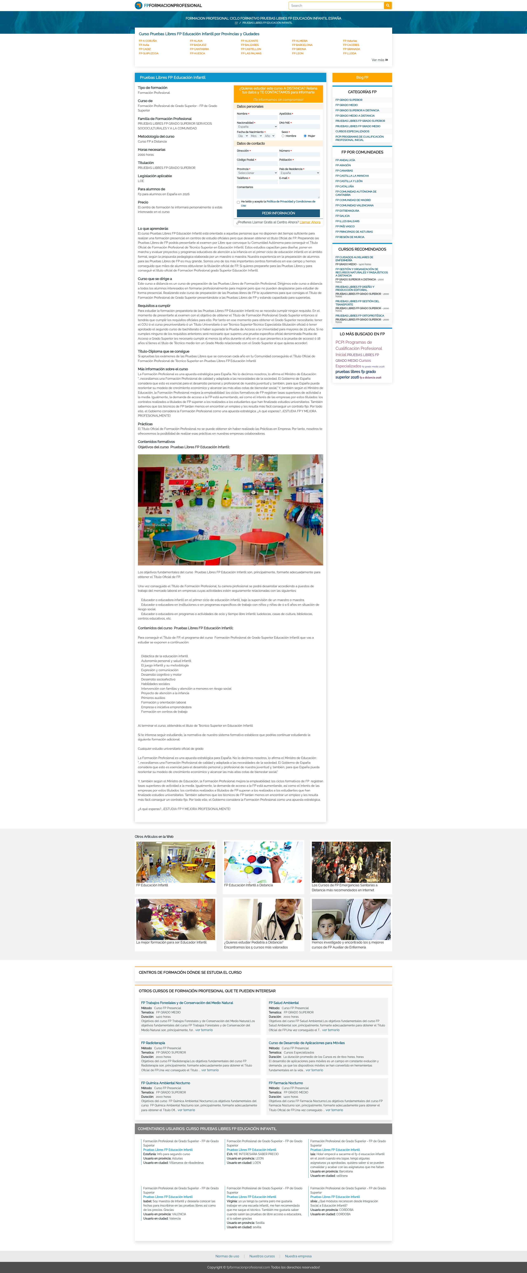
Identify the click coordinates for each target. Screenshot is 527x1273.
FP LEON (297, 53)
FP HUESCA (197, 53)
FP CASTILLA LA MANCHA (352, 175)
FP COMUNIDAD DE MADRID (353, 200)
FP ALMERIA (300, 40)
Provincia (242, 169)
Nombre (242, 113)
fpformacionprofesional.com (248, 1267)
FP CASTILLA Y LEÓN (349, 181)
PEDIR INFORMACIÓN (278, 213)
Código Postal (245, 159)
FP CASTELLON (251, 49)
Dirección (243, 150)
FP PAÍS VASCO (345, 226)
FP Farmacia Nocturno (286, 1083)
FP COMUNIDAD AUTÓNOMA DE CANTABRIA (356, 193)
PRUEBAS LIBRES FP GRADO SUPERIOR (360, 120)
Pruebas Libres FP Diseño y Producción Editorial (355, 288)
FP (236, 22)
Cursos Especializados (352, 131)
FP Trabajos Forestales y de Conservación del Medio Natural (187, 1003)
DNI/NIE (284, 122)
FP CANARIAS (344, 170)
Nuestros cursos (262, 1256)
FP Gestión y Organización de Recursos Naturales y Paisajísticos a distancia (362, 272)
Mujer (311, 135)
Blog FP (362, 77)
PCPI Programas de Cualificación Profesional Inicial (360, 138)
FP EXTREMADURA (347, 210)
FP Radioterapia (153, 1043)
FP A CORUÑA (148, 40)
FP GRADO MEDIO (347, 105)
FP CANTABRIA (199, 49)
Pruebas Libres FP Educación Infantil (168, 1149)
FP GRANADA (351, 49)
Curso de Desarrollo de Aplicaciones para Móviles (307, 1043)
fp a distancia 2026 (370, 377)
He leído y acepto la (278, 203)
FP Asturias (350, 40)
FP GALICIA (343, 215)
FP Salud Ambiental (284, 1003)
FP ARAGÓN (343, 165)
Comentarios (245, 187)
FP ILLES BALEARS (347, 221)
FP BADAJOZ (198, 44)
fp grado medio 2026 (373, 366)
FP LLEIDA (349, 53)
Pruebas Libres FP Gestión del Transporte (357, 303)
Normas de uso (227, 1256)
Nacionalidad (245, 122)
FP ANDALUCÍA (345, 160)
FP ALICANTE (249, 40)
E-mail (283, 178)
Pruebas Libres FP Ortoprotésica (360, 315)
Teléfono (242, 178)
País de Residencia (290, 169)
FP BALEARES (250, 44)
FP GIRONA (299, 49)
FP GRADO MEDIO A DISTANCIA (355, 115)
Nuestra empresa (298, 1256)
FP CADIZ (145, 49)
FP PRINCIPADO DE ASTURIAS (354, 231)
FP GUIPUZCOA (149, 53)
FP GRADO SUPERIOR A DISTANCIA (357, 110)
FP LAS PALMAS (251, 53)
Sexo (285, 131)
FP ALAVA (196, 40)
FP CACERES (351, 44)
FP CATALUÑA (345, 186)
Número (284, 150)
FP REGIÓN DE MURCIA (350, 237)
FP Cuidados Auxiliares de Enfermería (354, 259)
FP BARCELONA (302, 44)
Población (285, 159)
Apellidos (285, 113)
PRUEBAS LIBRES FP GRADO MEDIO (358, 126)
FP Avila (144, 44)
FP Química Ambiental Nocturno (165, 1083)
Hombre (291, 135)
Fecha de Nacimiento (250, 131)
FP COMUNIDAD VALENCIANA (355, 205)
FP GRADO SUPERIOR (349, 99)
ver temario (204, 1030)
